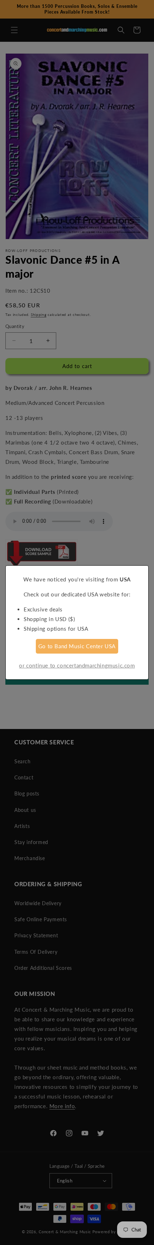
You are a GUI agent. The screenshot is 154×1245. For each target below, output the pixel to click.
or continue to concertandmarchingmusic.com (77, 665)
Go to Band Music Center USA (77, 646)
